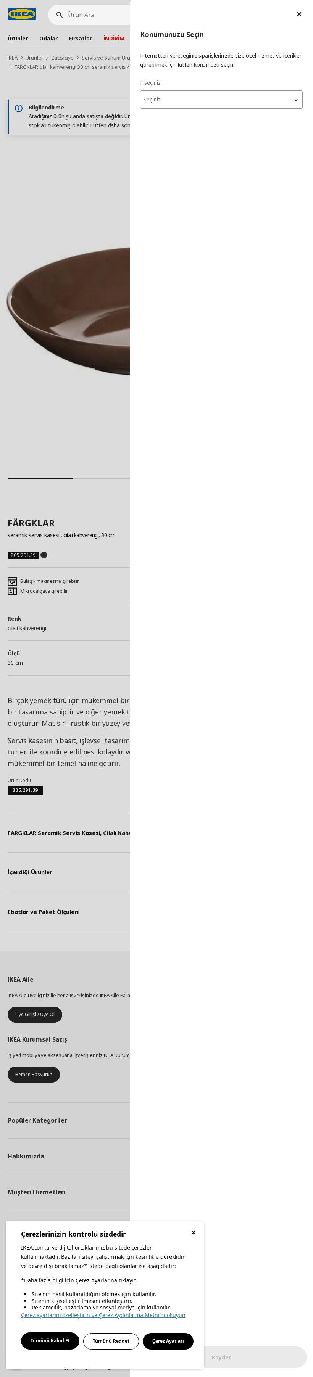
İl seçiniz (150, 82)
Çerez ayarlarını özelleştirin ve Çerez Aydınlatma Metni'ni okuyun (103, 1315)
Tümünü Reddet (111, 1341)
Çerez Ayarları (168, 1341)
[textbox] (221, 99)
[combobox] (221, 99)
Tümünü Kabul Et (50, 1340)
